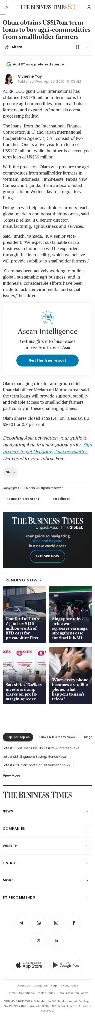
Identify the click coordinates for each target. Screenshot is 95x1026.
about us (23, 985)
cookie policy (46, 993)
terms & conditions (20, 993)
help (53, 985)
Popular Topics (18, 737)
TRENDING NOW (20, 580)
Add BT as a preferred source (38, 64)
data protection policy (73, 993)
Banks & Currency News (57, 737)
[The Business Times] (43, 7)
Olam (10, 472)
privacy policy (69, 985)
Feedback (62, 498)
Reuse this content (22, 498)
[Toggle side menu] (5, 7)
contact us (40, 985)
